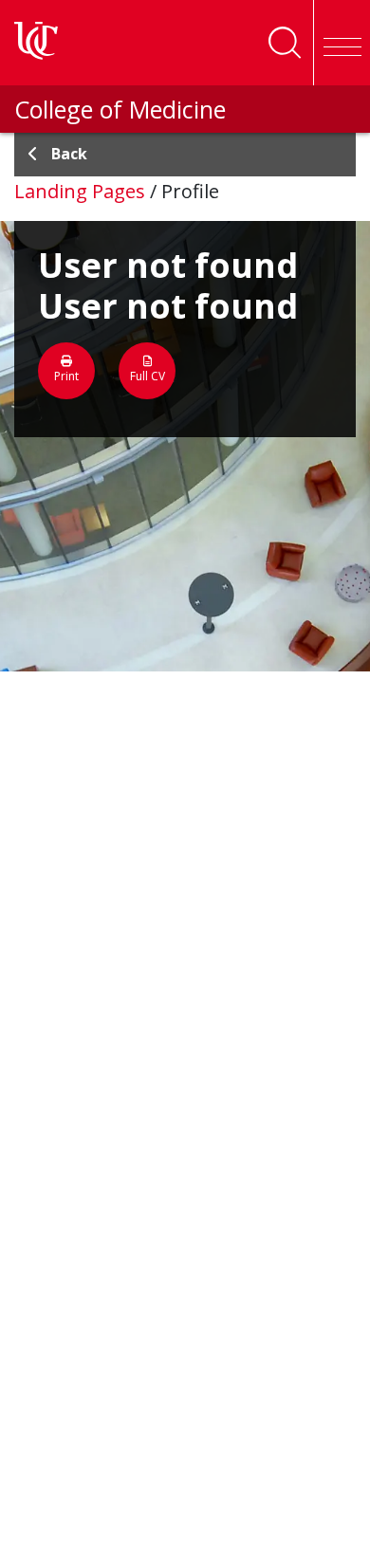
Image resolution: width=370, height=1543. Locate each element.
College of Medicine (120, 109)
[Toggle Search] (284, 43)
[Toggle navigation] (341, 42)
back (69, 153)
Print (66, 376)
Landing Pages (79, 191)
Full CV (147, 376)
